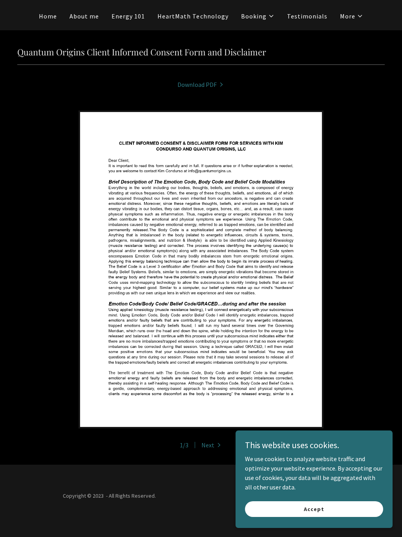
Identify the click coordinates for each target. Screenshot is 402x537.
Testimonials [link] (307, 16)
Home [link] (48, 16)
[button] (257, 16)
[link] (201, 84)
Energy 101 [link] (128, 16)
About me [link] (84, 16)
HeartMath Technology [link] (192, 16)
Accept (314, 508)
